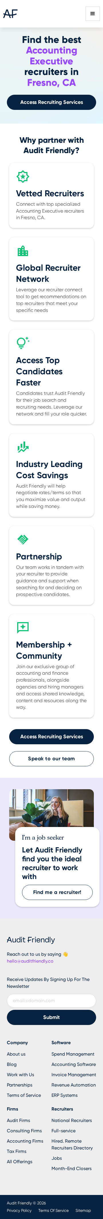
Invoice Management (74, 1074)
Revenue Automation (74, 1085)
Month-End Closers (72, 1168)
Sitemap (83, 1210)
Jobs (57, 1158)
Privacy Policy (19, 1210)
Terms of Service (24, 1095)
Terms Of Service (53, 1210)
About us (16, 1054)
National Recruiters (72, 1120)
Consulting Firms (24, 1130)
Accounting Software (74, 1064)
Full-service (64, 1130)
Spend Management (73, 1054)
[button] (93, 14)
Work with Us (20, 1074)
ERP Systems (65, 1095)
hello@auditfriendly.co (30, 961)
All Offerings (19, 1161)
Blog (12, 1064)
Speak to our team (51, 758)
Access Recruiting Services (51, 102)
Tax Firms (16, 1151)
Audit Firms (18, 1120)
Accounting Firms (25, 1141)
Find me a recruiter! (57, 892)
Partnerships (19, 1085)
